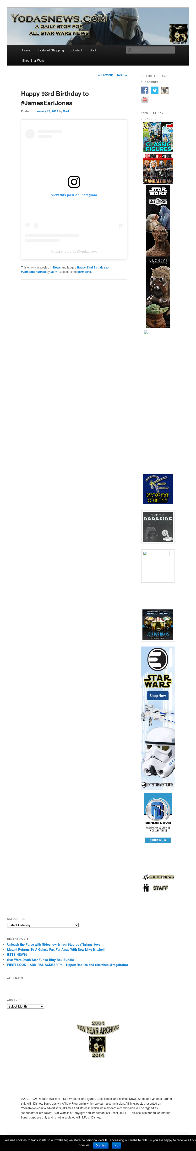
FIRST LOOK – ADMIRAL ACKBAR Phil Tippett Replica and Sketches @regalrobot (67, 964)
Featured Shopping (51, 50)
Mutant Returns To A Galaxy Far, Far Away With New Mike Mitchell (56, 949)
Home (26, 50)
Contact (76, 50)
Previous (106, 75)
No (116, 1145)
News (57, 267)
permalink (84, 271)
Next (122, 75)
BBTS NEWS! (17, 954)
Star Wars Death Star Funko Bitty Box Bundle (40, 959)
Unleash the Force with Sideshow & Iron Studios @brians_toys (53, 944)
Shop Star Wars (33, 60)
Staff (93, 50)
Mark (66, 111)
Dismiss (101, 1145)
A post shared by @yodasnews (74, 251)
